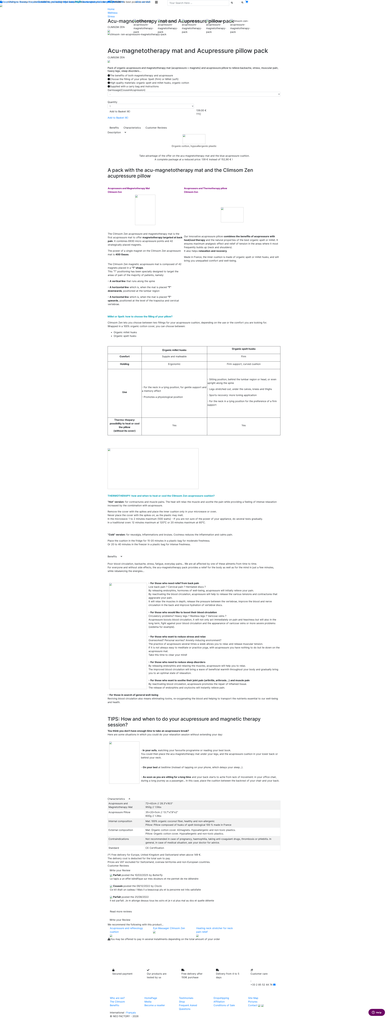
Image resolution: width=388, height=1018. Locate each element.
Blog (105, 1)
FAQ (99, 1)
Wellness (14, 1)
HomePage (150, 997)
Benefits (114, 127)
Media (147, 1001)
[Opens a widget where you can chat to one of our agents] (376, 1012)
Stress (111, 16)
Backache (48, 1)
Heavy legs (61, 1)
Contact (252, 1005)
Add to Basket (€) (120, 111)
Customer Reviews (156, 127)
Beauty (23, 1)
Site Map (253, 997)
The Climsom (117, 1001)
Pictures (252, 1001)
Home (111, 9)
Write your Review (120, 870)
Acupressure (35, 1)
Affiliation (219, 1001)
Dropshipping (221, 997)
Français (131, 1012)
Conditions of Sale (224, 1005)
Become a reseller (154, 1005)
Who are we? (117, 997)
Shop (5, 1)
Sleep (71, 1)
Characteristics (132, 127)
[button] (121, 34)
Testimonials (89, 1)
